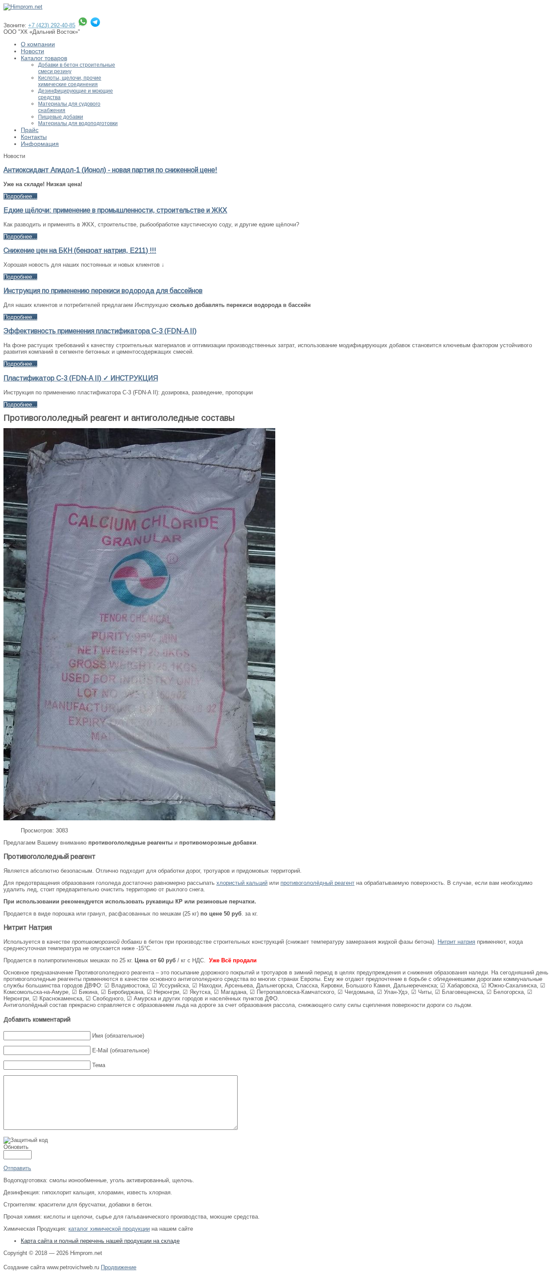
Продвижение (118, 1267)
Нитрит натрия (456, 942)
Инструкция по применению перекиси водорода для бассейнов (103, 290)
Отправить (17, 1168)
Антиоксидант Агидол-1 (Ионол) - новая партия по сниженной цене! (110, 170)
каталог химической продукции (109, 1229)
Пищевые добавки (60, 117)
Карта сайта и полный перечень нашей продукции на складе (100, 1241)
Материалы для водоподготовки (78, 123)
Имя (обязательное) (118, 1035)
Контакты (34, 136)
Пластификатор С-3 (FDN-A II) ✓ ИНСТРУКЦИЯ (80, 378)
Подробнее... (20, 196)
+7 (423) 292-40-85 (51, 25)
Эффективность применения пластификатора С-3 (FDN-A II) (99, 331)
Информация (40, 143)
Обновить (16, 1147)
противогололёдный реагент (317, 883)
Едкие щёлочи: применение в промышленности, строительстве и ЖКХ (115, 210)
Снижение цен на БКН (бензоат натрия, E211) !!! (79, 250)
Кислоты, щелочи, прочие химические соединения (69, 81)
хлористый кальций (241, 883)
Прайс (30, 129)
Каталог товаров (44, 58)
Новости (32, 51)
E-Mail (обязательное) (120, 1050)
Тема (98, 1065)
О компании (38, 44)
